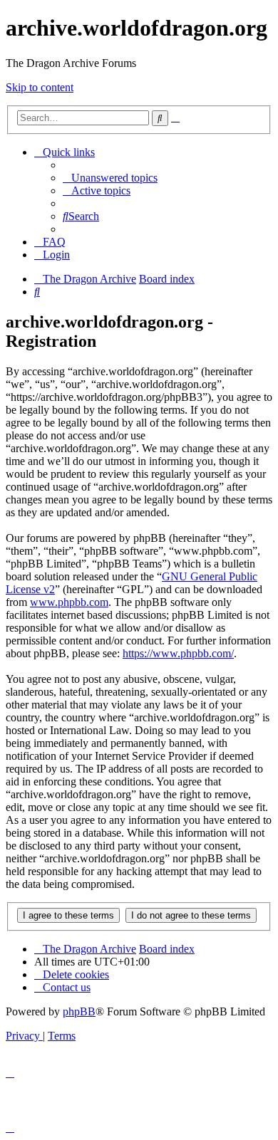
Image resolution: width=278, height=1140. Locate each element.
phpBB (79, 1011)
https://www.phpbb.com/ (178, 653)
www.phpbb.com (69, 602)
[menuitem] (110, 178)
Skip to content (39, 87)
